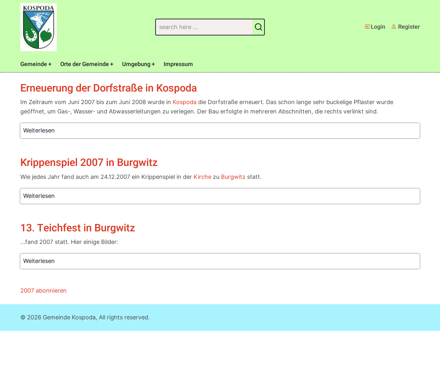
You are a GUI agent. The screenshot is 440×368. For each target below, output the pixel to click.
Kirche (202, 176)
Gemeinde (33, 64)
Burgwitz (233, 176)
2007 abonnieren (43, 290)
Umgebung (136, 64)
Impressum (178, 64)
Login (377, 27)
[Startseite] (38, 27)
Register (408, 27)
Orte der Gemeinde (84, 64)
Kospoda (184, 102)
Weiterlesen (39, 130)
